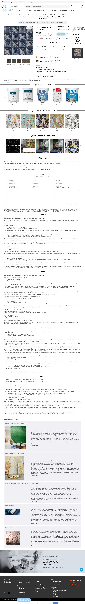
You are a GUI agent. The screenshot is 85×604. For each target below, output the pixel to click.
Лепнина (51, 10)
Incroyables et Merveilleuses (47, 48)
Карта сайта (37, 593)
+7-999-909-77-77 (14, 8)
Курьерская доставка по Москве (60, 590)
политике (50, 603)
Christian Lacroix (44, 49)
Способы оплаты (56, 579)
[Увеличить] (18, 55)
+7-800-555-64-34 (14, 6)
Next (80, 97)
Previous (5, 97)
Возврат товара (38, 584)
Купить (62, 34)
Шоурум (36, 591)
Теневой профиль (63, 10)
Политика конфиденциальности (41, 587)
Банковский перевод (57, 584)
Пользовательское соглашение (41, 588)
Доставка (37, 581)
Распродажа (72, 10)
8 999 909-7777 (7, 583)
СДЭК (54, 593)
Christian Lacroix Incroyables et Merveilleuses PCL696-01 (48, 209)
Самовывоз (55, 588)
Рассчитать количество (63, 38)
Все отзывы (6, 204)
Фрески (45, 10)
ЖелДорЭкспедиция (57, 594)
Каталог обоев (28, 10)
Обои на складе (38, 10)
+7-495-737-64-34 (14, 5)
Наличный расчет (57, 582)
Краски (56, 10)
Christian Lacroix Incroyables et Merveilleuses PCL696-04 (42, 210)
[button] (18, 67)
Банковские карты (57, 581)
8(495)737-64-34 (29, 323)
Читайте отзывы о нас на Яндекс (73, 204)
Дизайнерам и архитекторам (41, 585)
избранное (67, 34)
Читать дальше (34, 445)
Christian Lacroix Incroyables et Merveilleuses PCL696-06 (36, 211)
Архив (36, 590)
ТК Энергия (55, 596)
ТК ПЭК (54, 591)
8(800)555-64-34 (41, 394)
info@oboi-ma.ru (40, 307)
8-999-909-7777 (17, 394)
